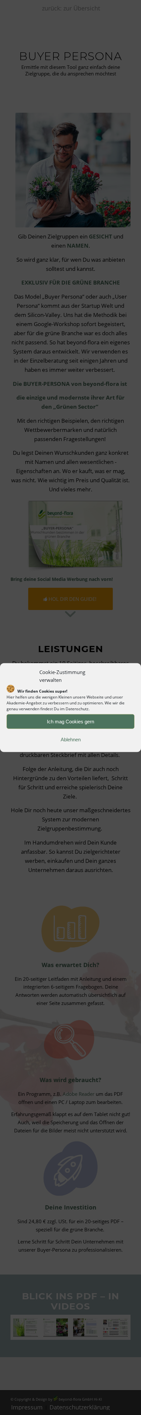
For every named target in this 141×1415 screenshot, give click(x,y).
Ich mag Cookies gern (70, 721)
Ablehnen (71, 739)
